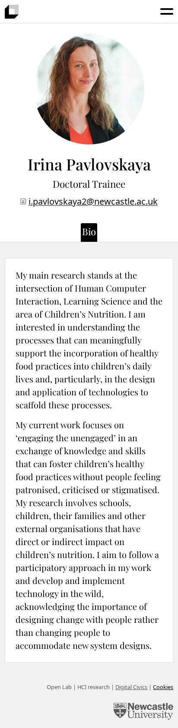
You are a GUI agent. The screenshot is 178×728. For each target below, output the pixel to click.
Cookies (163, 687)
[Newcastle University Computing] (143, 712)
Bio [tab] (89, 231)
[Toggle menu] (166, 11)
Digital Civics (131, 687)
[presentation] (12, 12)
